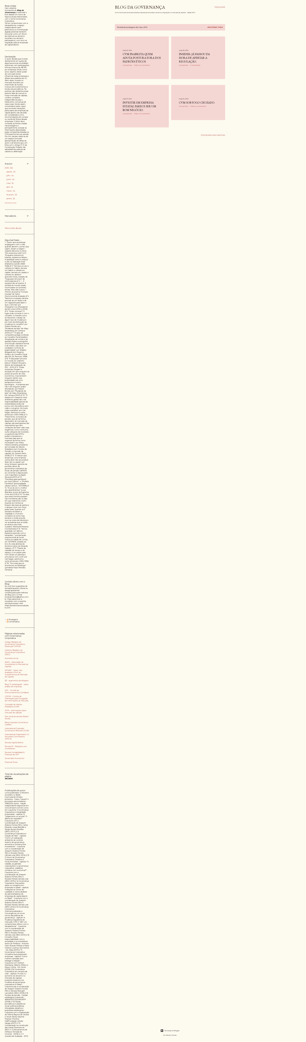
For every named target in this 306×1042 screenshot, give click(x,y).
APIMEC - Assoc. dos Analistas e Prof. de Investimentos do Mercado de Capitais (16, 673)
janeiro (10, 198)
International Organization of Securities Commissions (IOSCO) (17, 736)
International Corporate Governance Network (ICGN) (17, 729)
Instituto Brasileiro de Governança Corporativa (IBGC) (15, 652)
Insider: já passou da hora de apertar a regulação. (194, 57)
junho (10, 179)
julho (9, 175)
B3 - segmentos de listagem (17, 681)
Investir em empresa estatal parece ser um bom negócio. (139, 106)
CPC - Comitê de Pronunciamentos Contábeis (17, 691)
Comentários (13, 622)
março (10, 191)
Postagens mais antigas (213, 135)
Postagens (13, 619)
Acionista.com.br (12, 658)
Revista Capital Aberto (14, 742)
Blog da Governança (140, 7)
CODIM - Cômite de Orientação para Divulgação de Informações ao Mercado (16, 698)
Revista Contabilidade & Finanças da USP (15, 753)
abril (9, 187)
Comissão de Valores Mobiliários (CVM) (13, 705)
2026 (8, 168)
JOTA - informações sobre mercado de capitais (15, 711)
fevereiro (11, 195)
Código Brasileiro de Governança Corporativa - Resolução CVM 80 (15, 644)
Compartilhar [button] (127, 65)
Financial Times (11, 762)
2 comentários (195, 65)
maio (9, 183)
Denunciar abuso (13, 228)
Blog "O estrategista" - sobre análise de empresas (16, 685)
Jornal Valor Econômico (14, 758)
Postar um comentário (142, 65)
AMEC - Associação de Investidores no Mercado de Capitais (16, 664)
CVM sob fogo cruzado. (197, 102)
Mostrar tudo (215, 27)
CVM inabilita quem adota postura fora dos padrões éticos (142, 57)
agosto (10, 172)
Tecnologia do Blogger (172, 1030)
